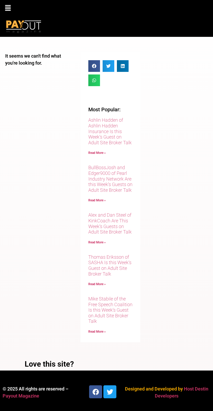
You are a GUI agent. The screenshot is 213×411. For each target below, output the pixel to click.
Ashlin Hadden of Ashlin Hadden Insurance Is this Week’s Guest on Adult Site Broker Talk (110, 131)
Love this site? (49, 364)
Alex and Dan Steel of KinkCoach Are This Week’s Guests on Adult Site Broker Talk (110, 223)
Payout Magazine (21, 396)
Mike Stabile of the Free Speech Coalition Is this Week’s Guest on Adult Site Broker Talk (110, 310)
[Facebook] (95, 391)
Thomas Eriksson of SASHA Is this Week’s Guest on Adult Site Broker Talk (109, 265)
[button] (106, 8)
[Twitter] (109, 391)
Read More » (97, 153)
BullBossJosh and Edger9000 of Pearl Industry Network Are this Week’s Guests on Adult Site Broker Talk (110, 179)
